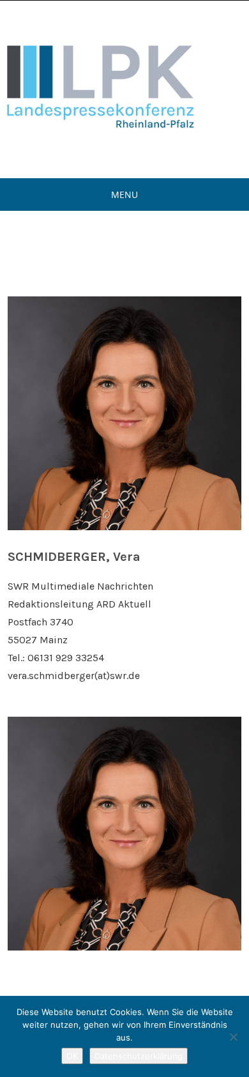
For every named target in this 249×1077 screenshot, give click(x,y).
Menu (124, 194)
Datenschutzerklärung (138, 1056)
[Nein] (233, 1036)
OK (72, 1056)
